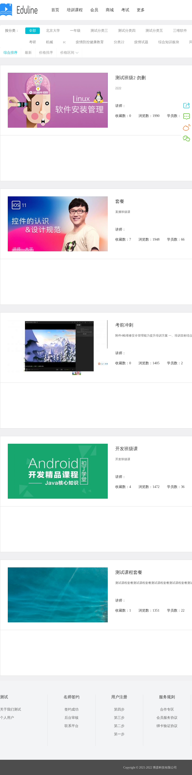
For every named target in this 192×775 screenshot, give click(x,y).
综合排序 (11, 52)
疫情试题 (141, 42)
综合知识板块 (168, 42)
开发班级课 (126, 448)
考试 (125, 10)
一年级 (75, 30)
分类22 (119, 42)
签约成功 (71, 709)
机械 (49, 42)
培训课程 (75, 10)
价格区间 (67, 52)
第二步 (119, 726)
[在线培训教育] (19, 15)
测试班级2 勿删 (130, 77)
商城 (110, 10)
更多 (141, 10)
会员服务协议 (167, 718)
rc (64, 42)
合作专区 (167, 709)
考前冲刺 (124, 325)
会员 (94, 10)
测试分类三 (99, 30)
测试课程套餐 (128, 572)
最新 (28, 52)
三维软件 (180, 30)
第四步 (119, 709)
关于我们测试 (10, 709)
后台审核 (71, 718)
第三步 (119, 718)
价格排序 (46, 52)
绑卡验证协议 (167, 726)
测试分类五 (154, 30)
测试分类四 (127, 30)
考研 (32, 42)
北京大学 (53, 30)
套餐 (119, 201)
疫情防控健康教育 (90, 42)
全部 (32, 30)
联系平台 (71, 726)
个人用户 (7, 718)
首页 (55, 10)
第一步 (119, 734)
